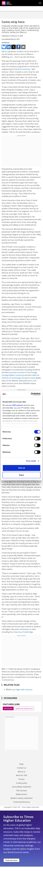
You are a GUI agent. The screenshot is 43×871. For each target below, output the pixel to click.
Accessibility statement (21, 787)
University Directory (21, 802)
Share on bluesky (4, 47)
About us (21, 771)
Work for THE (21, 775)
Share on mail (23, 47)
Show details (31, 461)
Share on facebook (18, 47)
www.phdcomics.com (27, 380)
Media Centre (21, 794)
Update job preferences (24, 708)
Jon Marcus (5, 42)
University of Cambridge (23, 632)
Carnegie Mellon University (13, 375)
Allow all (21, 468)
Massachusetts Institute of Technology (21, 372)
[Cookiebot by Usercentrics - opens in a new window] (30, 394)
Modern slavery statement (22, 798)
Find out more (11, 860)
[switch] (37, 438)
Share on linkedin (9, 47)
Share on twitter (13, 47)
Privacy (21, 779)
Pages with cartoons (24, 689)
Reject (21, 475)
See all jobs (8, 708)
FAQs (21, 764)
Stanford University (22, 69)
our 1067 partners (16, 405)
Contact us (21, 768)
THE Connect (21, 790)
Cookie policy (21, 783)
